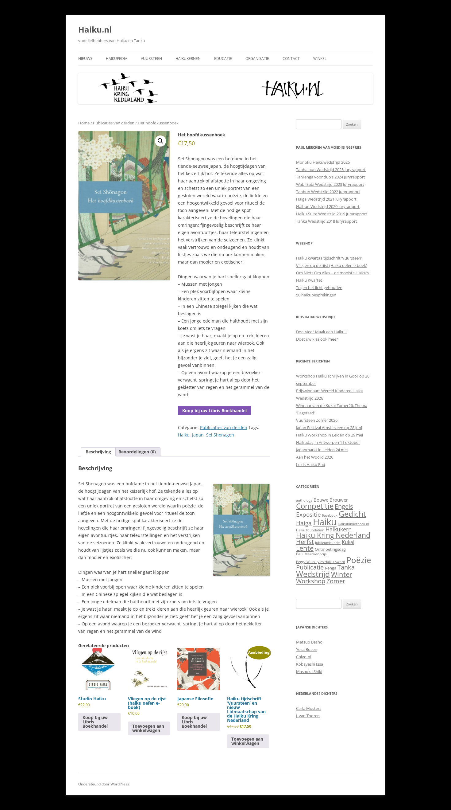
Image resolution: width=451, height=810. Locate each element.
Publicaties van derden (113, 123)
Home (84, 123)
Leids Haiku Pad (310, 464)
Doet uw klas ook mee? (317, 339)
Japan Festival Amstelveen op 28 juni (329, 427)
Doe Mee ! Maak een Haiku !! (321, 332)
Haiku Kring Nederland (333, 535)
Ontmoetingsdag (330, 549)
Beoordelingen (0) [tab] (137, 452)
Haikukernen (188, 58)
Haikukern (339, 529)
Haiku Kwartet (309, 280)
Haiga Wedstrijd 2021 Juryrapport (326, 199)
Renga (330, 568)
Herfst (305, 542)
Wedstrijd (313, 574)
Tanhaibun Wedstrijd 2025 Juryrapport (331, 169)
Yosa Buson (306, 649)
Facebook (329, 515)
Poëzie (358, 559)
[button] (160, 141)
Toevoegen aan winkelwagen (148, 728)
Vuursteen (151, 58)
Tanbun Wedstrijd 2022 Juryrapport (328, 191)
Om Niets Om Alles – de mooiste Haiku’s (332, 273)
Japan (198, 435)
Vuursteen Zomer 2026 (316, 420)
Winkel (319, 58)
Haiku (184, 435)
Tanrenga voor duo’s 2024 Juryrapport (330, 177)
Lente (305, 548)
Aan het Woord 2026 (314, 457)
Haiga (304, 523)
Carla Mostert (308, 708)
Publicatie (310, 567)
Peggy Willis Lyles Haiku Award (320, 562)
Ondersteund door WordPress (103, 784)
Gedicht (352, 513)
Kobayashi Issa (309, 664)
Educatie (223, 58)
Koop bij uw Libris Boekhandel (214, 410)
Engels (344, 506)
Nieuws (85, 58)
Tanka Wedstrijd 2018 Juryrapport (326, 221)
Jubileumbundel (328, 543)
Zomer (335, 581)
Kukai (348, 542)
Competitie (314, 506)
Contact (291, 58)
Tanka (346, 567)
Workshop (310, 581)
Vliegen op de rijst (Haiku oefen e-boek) (331, 265)
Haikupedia (116, 58)
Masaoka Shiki (309, 671)
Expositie (308, 514)
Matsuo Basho (309, 642)
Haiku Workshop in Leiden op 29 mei (329, 435)
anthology (304, 500)
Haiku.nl (95, 29)
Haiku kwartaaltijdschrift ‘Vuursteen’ (329, 258)
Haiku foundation (310, 530)
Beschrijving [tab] (98, 452)
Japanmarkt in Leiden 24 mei (322, 449)
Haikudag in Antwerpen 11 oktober (328, 442)
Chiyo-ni (303, 656)
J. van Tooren (308, 715)
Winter (341, 574)
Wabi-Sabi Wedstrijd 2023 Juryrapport (330, 184)
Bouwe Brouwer (331, 500)
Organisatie (257, 58)
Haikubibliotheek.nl (353, 524)
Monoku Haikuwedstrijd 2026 (323, 162)
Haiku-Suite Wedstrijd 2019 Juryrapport (331, 214)
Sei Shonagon (220, 435)
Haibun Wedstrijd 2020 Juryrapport (328, 206)
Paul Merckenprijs (311, 554)
